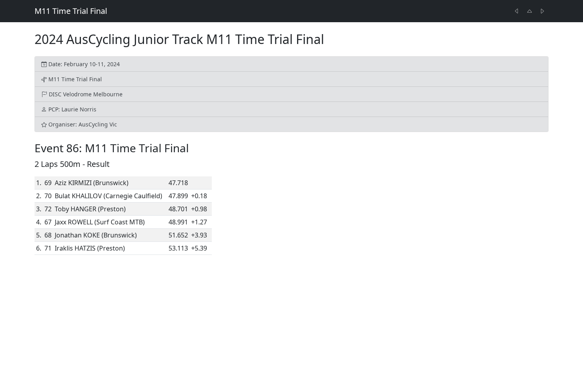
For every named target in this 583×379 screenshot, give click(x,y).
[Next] (542, 11)
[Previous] (516, 11)
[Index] (529, 11)
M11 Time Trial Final (71, 11)
